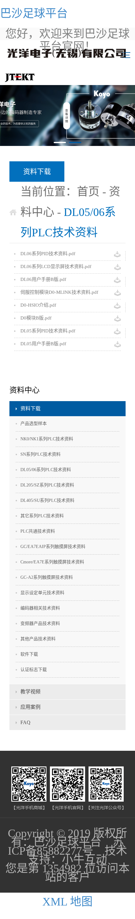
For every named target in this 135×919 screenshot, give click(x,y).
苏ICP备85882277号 (66, 846)
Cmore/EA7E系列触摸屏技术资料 (52, 562)
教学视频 (30, 691)
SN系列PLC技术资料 (40, 454)
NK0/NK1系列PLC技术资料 (46, 439)
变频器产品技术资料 (40, 623)
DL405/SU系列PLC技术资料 (47, 500)
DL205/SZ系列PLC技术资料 (47, 485)
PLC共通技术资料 (37, 531)
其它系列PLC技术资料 (42, 515)
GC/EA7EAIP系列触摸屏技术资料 (52, 546)
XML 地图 (67, 901)
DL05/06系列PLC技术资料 (45, 469)
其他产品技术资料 (38, 639)
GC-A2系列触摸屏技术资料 (46, 577)
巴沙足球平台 (34, 13)
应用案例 (30, 707)
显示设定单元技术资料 (42, 592)
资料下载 (30, 408)
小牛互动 (84, 859)
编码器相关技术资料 (40, 608)
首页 (88, 191)
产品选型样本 (33, 423)
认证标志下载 (33, 669)
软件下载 (29, 654)
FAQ (25, 722)
